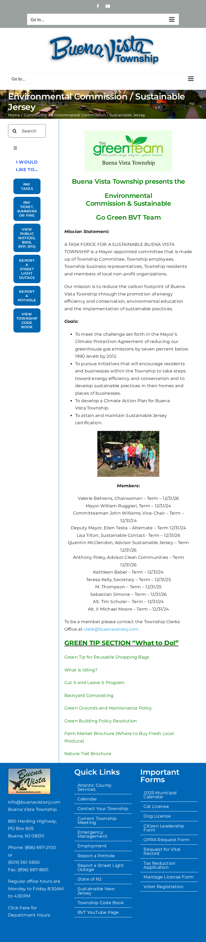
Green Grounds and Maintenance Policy (108, 708)
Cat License (156, 806)
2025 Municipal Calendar (160, 795)
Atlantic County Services (95, 787)
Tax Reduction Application (159, 865)
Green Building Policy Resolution (100, 720)
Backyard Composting (89, 695)
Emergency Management (93, 834)
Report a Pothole (96, 856)
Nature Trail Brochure (87, 753)
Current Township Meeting (97, 821)
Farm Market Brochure (89, 733)
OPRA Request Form (166, 840)
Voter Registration (163, 887)
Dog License (157, 816)
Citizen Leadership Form (164, 828)
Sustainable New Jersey (96, 891)
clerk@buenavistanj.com (111, 629)
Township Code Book (101, 903)
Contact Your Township (103, 809)
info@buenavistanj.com (34, 802)
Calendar (87, 799)
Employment (92, 846)
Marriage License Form (169, 877)
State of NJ (90, 879)
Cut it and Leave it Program (94, 682)
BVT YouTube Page (98, 912)
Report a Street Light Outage (101, 867)
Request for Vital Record (162, 851)
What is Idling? (81, 670)
